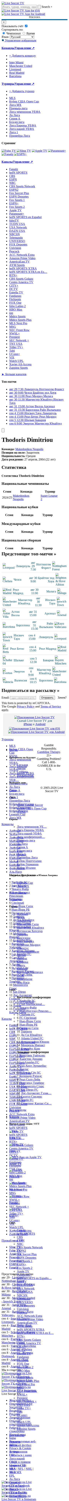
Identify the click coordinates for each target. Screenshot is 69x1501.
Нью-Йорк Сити (30, 1021)
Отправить (47, 697)
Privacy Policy (25, 706)
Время (30, 33)
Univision (23, 1309)
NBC (20, 1244)
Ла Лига (22, 843)
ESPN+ (21, 1264)
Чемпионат (13, 33)
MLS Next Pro (26, 1384)
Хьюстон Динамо (30, 1059)
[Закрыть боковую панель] (3, 430)
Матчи (13, 750)
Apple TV (23, 1271)
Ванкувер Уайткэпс (32, 1055)
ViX (19, 1418)
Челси (21, 917)
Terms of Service (50, 706)
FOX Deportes (26, 1305)
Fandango (23, 1357)
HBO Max (23, 1370)
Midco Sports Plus (28, 1381)
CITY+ (21, 1346)
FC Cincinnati (27, 1017)
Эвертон (22, 934)
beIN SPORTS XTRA (30, 1329)
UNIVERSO (25, 1302)
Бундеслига (24, 850)
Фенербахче (24, 979)
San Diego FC (29, 1089)
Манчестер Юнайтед (30, 927)
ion (19, 1374)
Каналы (14, 1116)
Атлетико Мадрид (28, 944)
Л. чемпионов (18, 1451)
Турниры (8, 83)
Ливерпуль (24, 920)
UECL (13, 1462)
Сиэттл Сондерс (31, 1096)
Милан (21, 955)
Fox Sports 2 (24, 1268)
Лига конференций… (31, 837)
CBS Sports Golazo (29, 1339)
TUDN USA (25, 1285)
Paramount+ (24, 1274)
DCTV (21, 1350)
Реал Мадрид (25, 941)
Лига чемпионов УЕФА (24, 111)
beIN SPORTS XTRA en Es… (28, 271)
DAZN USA (25, 1291)
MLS (12, 1468)
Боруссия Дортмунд (30, 972)
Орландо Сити (29, 1028)
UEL (12, 1455)
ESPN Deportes (26, 1257)
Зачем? (62, 697)
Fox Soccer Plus (27, 1254)
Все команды (17, 1109)
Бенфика (22, 962)
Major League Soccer (30, 805)
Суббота (22, 771)
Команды (15, 899)
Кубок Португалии (29, 861)
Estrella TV (24, 1353)
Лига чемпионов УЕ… (32, 826)
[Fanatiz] (7, 154)
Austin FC (27, 1100)
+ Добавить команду (22, 55)
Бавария (22, 968)
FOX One (23, 1363)
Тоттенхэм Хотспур (30, 931)
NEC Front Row (27, 1391)
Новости (15, 1441)
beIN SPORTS (26, 1233)
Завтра (21, 768)
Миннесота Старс (32, 1086)
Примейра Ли (18, 1492)
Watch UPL (24, 1422)
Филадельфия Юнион (35, 1041)
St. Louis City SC (30, 1072)
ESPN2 (21, 1250)
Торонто (26, 1031)
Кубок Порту (17, 1496)
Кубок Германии (28, 864)
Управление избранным (20, 40)
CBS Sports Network (30, 1247)
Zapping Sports (26, 1428)
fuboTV (22, 1281)
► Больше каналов (14, 374)
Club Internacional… (32, 1004)
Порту (21, 965)
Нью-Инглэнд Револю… (35, 1011)
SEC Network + (27, 1401)
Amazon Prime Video (30, 1319)
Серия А (22, 847)
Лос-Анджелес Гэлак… (36, 1093)
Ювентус (23, 948)
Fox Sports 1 (24, 1261)
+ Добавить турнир (21, 91)
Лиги (12, 790)
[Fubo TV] (9, 150)
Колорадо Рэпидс (30, 1076)
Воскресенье (25, 775)
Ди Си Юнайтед (31, 1035)
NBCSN (22, 1295)
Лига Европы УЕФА (30, 830)
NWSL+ (22, 1394)
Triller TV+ (24, 1408)
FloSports (23, 1360)
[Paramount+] (57, 150)
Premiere (22, 1398)
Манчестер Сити (28, 924)
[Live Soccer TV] (13, 3)
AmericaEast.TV (27, 1322)
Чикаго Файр (28, 1007)
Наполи (22, 958)
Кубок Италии (26, 867)
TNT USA (23, 1404)
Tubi (19, 1411)
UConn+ (22, 1415)
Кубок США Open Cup (32, 808)
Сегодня (22, 764)
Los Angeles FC (29, 1062)
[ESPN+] (20, 154)
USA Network (25, 1288)
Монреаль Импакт (33, 1045)
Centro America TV (29, 1343)
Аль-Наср (23, 982)
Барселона (23, 938)
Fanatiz (21, 1230)
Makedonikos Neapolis (29, 449)
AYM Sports (24, 1326)
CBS (20, 1237)
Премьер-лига (26, 840)
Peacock (22, 1312)
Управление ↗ (24, 48)
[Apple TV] (39, 150)
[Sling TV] (24, 150)
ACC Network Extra (29, 1315)
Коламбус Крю (30, 1048)
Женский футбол (20, 1445)
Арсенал (22, 914)
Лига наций (17, 1458)
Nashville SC (27, 1000)
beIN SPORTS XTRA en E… (35, 1333)
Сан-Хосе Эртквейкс (33, 1065)
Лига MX (23, 886)
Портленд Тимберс (31, 1082)
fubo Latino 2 (25, 1367)
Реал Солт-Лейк (29, 1079)
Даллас (24, 1069)
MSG (20, 1387)
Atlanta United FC (32, 1038)
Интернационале (28, 951)
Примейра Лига (27, 857)
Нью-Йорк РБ (28, 1024)
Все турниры (17, 892)
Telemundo (23, 1298)
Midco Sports (25, 1377)
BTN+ (21, 1336)
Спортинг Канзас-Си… (36, 1103)
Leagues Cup (25, 882)
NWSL (21, 811)
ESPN (21, 1240)
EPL (12, 1475)
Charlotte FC (27, 1014)
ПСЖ (20, 975)
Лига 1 (21, 854)
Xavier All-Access (28, 1425)
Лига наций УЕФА (29, 833)
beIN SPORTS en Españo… (34, 1278)
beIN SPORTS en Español (25, 217)
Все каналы (16, 1435)
